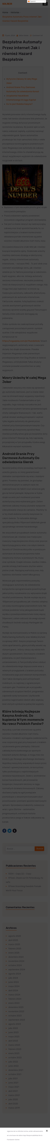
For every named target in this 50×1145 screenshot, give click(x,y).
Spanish (33, 1)
